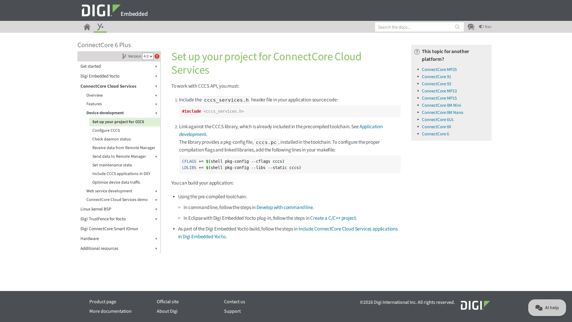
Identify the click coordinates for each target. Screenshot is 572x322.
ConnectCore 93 (436, 84)
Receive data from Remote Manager (123, 148)
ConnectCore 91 (436, 77)
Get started (90, 66)
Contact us (234, 301)
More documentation (110, 311)
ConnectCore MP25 (439, 69)
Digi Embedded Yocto (99, 76)
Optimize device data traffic (116, 182)
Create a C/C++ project (333, 218)
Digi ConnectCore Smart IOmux (109, 229)
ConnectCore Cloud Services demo (117, 200)
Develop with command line (285, 207)
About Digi (167, 311)
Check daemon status (111, 139)
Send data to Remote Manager (119, 157)
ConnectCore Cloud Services (108, 86)
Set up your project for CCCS (118, 122)
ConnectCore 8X (436, 127)
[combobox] (419, 27)
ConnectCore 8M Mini (441, 105)
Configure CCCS (106, 131)
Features (94, 104)
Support (232, 311)
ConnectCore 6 (435, 134)
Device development (105, 113)
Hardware (89, 239)
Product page (102, 301)
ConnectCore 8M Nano (442, 112)
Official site (168, 301)
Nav (488, 27)
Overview (94, 95)
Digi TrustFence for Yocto (103, 219)
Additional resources (99, 248)
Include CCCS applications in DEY (121, 174)
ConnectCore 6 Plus (104, 45)
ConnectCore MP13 (439, 91)
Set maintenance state (112, 165)
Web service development (109, 191)
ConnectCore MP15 (439, 98)
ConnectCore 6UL (438, 120)
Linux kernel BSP (95, 209)
